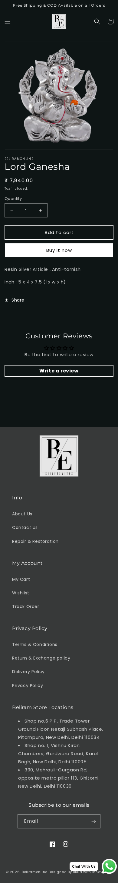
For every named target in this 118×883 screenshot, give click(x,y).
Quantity (13, 198)
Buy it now (59, 250)
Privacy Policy (27, 685)
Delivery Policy (28, 672)
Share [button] (18, 300)
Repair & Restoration (35, 541)
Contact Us (25, 527)
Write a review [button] (58, 370)
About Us (22, 514)
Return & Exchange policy (41, 658)
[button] (7, 21)
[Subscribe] (93, 821)
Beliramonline (35, 871)
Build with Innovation (92, 871)
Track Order (25, 606)
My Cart (21, 579)
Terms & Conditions (34, 644)
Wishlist (20, 593)
